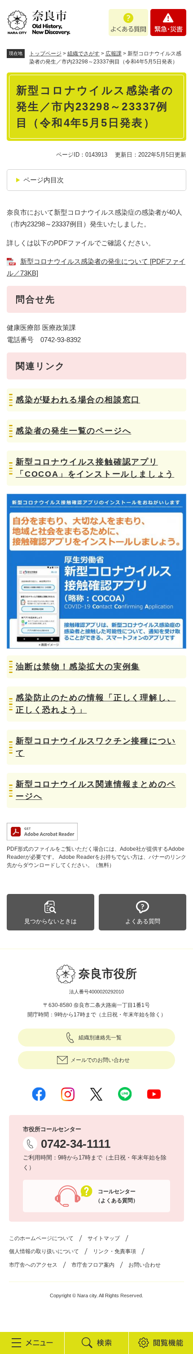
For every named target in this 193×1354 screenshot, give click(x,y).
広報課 (113, 53)
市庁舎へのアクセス (33, 1265)
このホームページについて (41, 1238)
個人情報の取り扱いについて (44, 1251)
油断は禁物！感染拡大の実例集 (78, 666)
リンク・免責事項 (114, 1251)
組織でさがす (83, 53)
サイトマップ (104, 1238)
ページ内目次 (43, 180)
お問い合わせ (144, 1265)
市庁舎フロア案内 (92, 1265)
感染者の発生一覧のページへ (73, 430)
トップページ (45, 53)
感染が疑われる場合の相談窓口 (78, 399)
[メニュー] (32, 1342)
